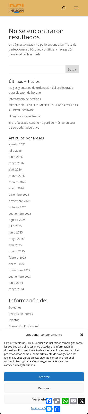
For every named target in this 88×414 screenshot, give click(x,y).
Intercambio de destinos (25, 99)
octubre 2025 (17, 207)
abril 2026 (15, 169)
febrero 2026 (17, 182)
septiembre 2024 (20, 276)
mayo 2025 (16, 239)
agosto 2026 (17, 144)
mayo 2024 (16, 289)
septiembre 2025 (20, 213)
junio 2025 (16, 232)
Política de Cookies (42, 408)
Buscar (72, 69)
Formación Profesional (24, 326)
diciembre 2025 (19, 194)
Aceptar (44, 377)
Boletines (15, 307)
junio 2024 (16, 283)
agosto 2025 (17, 220)
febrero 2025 (17, 257)
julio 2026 (15, 151)
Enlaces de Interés (21, 314)
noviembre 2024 (19, 270)
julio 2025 (15, 226)
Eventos (14, 320)
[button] (82, 335)
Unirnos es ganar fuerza (25, 116)
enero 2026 (16, 188)
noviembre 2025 (19, 201)
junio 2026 (16, 157)
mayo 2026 (16, 163)
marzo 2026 (17, 176)
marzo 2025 (17, 251)
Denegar (44, 388)
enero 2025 (16, 264)
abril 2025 (15, 245)
